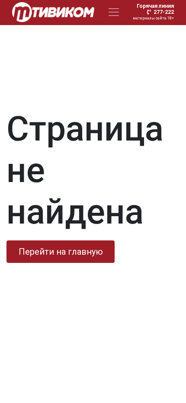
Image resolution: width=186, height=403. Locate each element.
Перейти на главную (61, 251)
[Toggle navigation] (113, 12)
